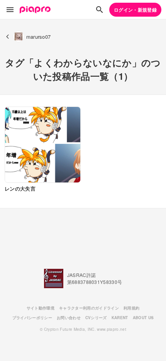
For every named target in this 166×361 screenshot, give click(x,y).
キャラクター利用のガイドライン (89, 308)
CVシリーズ (96, 317)
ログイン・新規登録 (135, 9)
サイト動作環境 (40, 308)
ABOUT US (143, 317)
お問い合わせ (69, 317)
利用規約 (131, 308)
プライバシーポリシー (32, 317)
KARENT (120, 317)
